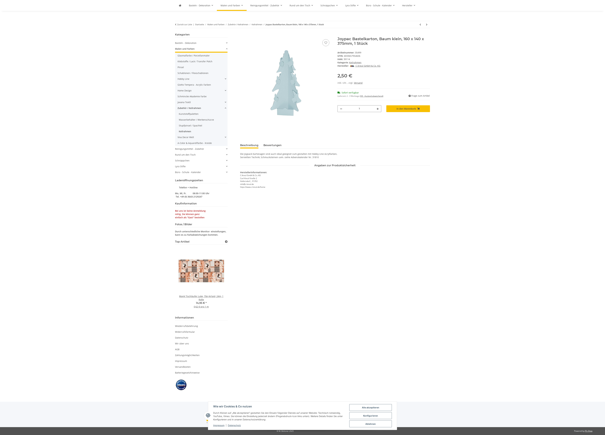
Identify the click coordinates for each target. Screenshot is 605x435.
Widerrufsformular (185, 331)
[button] (201, 43)
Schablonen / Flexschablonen (193, 73)
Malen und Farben (185, 48)
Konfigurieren (370, 415)
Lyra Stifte (180, 166)
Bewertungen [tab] (272, 145)
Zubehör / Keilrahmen (189, 108)
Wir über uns (182, 343)
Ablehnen (370, 424)
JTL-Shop (588, 431)
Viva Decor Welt (186, 137)
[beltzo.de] (180, 5)
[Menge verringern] (341, 108)
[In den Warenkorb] (242, 35)
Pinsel (181, 67)
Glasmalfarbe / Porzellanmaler (194, 55)
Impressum (219, 425)
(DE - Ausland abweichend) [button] (371, 96)
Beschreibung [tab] (249, 145)
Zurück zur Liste (184, 24)
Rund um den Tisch (185, 154)
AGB (177, 349)
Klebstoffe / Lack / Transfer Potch (195, 61)
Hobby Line (183, 78)
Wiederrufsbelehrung (186, 326)
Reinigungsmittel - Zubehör (189, 148)
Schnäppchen (182, 160)
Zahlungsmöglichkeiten (187, 355)
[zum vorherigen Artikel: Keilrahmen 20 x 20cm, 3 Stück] (420, 24)
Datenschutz (234, 425)
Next (219, 279)
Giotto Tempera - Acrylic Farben (194, 84)
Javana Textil (184, 102)
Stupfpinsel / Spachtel (190, 125)
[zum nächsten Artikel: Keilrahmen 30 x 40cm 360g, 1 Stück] (427, 24)
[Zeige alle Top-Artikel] (226, 241)
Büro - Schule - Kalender (188, 172)
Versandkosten (183, 366)
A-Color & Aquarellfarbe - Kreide (195, 143)
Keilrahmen (355, 62)
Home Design (185, 90)
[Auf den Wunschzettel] (325, 42)
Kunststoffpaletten (189, 113)
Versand (358, 82)
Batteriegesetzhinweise (187, 372)
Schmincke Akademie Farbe (192, 96)
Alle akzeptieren (370, 407)
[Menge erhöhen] (377, 108)
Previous (182, 279)
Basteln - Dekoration (185, 42)
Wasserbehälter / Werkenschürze (196, 119)
